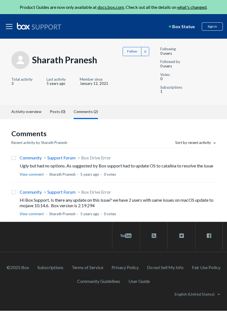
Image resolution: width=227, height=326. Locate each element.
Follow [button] (132, 51)
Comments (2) (86, 111)
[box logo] (39, 26)
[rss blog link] (153, 235)
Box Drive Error (96, 157)
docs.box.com (110, 7)
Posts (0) (57, 111)
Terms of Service (87, 267)
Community (31, 157)
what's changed (192, 7)
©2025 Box (18, 267)
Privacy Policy (125, 267)
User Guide (139, 281)
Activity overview (26, 111)
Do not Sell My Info (165, 267)
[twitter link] (181, 235)
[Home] (39, 26)
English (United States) (195, 294)
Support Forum (61, 157)
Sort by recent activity (193, 142)
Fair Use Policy (206, 267)
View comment (32, 174)
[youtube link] (126, 235)
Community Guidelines (98, 281)
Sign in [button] (212, 26)
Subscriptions (50, 267)
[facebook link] (209, 235)
